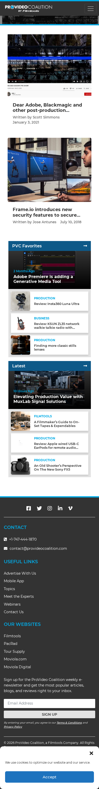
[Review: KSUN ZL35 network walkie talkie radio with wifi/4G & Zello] (20, 322)
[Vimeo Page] (70, 508)
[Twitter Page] (39, 508)
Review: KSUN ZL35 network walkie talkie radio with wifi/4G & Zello (56, 327)
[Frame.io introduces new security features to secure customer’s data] (49, 169)
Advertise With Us (20, 573)
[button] (91, 752)
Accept (49, 777)
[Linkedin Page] (60, 508)
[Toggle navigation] (90, 8)
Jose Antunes (44, 222)
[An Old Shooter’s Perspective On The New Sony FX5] (20, 464)
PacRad (10, 643)
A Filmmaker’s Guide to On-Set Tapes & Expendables (56, 424)
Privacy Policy (13, 726)
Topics (9, 589)
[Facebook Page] (28, 508)
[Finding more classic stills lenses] (20, 344)
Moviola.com (15, 659)
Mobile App (14, 581)
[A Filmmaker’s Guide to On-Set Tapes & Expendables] (20, 421)
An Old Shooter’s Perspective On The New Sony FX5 (57, 467)
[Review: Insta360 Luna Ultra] (20, 301)
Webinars (12, 604)
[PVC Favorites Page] (85, 246)
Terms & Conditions (69, 722)
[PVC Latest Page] (85, 366)
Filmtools (12, 636)
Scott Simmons (46, 117)
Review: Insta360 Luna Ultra (56, 304)
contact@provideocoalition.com (38, 548)
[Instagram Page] (49, 508)
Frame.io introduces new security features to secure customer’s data (45, 215)
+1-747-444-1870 (22, 539)
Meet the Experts (19, 596)
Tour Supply (14, 651)
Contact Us (14, 612)
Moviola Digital (17, 667)
